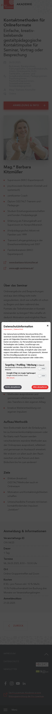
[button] (39, 368)
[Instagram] (12, 683)
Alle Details (10, 378)
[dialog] (26, 357)
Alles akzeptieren (40, 387)
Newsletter (10, 669)
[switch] (42, 368)
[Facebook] (5, 683)
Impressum (8, 329)
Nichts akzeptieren (12, 387)
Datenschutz (18, 329)
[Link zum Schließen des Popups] (47, 326)
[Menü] (5, 709)
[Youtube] (18, 683)
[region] (26, 372)
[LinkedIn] (24, 683)
